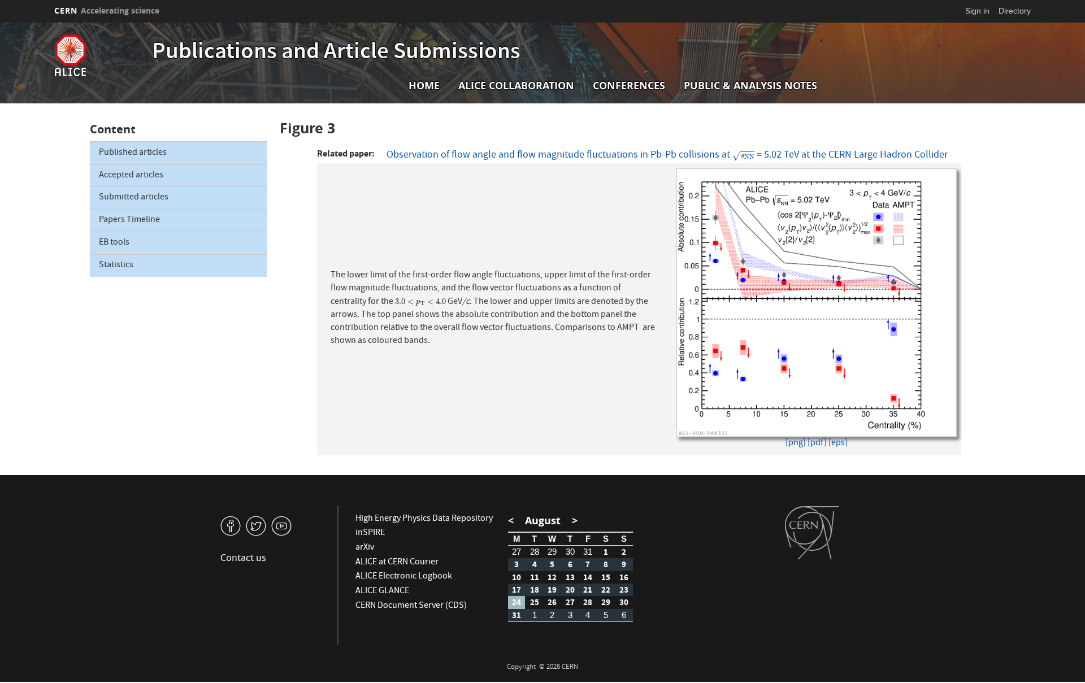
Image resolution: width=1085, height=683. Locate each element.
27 (516, 551)
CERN (106, 10)
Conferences (629, 86)
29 (552, 551)
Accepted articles (131, 175)
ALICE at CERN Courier (397, 562)
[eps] (838, 443)
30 (570, 551)
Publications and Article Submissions (336, 53)
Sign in (977, 10)
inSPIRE (370, 533)
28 (534, 551)
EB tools (114, 243)
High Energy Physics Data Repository (424, 519)
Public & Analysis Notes (750, 86)
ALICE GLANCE (382, 591)
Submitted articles (133, 198)
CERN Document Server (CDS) (411, 606)
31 (587, 551)
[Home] (100, 55)
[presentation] (743, 155)
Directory (1015, 10)
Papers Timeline (129, 220)
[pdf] (817, 443)
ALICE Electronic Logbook (403, 577)
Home (424, 86)
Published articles (133, 153)
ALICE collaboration (516, 86)
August (542, 521)
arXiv (364, 548)
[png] (795, 443)
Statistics (116, 265)
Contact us (243, 559)
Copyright (522, 667)
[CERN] (812, 532)
